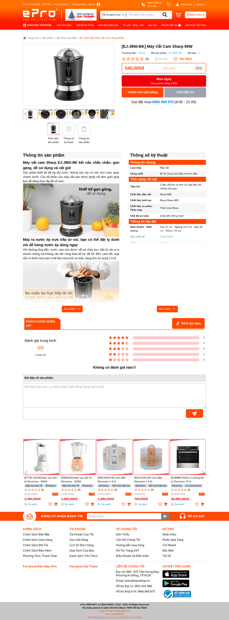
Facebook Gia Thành (83, 566)
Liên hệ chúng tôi (130, 566)
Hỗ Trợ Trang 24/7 (127, 550)
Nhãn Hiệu (169, 534)
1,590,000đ (69, 499)
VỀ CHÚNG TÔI (126, 529)
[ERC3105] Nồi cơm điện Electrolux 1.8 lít (148, 479)
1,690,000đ (106, 499)
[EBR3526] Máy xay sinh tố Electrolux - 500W (76, 479)
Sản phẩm (47, 37)
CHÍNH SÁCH (32, 529)
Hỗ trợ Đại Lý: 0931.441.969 (134, 586)
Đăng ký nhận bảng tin (62, 516)
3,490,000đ (32, 499)
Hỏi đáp (47, 4)
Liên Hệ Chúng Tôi (128, 539)
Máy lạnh (152, 25)
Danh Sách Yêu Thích (83, 555)
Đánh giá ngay (191, 323)
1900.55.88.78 (154, 3)
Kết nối (91, 4)
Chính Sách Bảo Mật (36, 534)
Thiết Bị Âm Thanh (85, 25)
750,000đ (141, 499)
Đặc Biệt (167, 550)
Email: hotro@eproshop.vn (133, 580)
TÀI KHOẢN (77, 529)
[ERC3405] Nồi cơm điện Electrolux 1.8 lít (112, 479)
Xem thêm (69, 308)
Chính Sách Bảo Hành (37, 550)
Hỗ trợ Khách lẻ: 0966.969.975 (135, 591)
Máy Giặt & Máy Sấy (108, 25)
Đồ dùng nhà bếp (66, 37)
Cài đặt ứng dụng (176, 566)
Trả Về (166, 555)
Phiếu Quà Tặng (172, 539)
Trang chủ (33, 37)
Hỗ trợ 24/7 (196, 516)
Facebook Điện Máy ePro (40, 566)
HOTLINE (152, 6)
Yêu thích (185, 58)
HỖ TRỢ (168, 529)
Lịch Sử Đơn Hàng (81, 545)
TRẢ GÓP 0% (185, 92)
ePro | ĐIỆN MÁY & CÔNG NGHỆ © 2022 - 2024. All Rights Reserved (114, 604)
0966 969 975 (163, 102)
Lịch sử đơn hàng (31, 4)
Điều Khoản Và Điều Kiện (132, 555)
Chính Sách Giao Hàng (37, 539)
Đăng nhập (186, 4)
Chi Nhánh (169, 545)
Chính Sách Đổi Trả (35, 545)
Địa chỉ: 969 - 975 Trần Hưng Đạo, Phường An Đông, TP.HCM (138, 573)
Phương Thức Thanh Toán (40, 555)
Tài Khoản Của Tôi (81, 534)
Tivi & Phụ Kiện (64, 25)
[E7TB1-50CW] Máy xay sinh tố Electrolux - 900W (40, 479)
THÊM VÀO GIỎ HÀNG (143, 92)
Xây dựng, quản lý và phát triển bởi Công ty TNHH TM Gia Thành (114, 608)
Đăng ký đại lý (195, 15)
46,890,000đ (180, 499)
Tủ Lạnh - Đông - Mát (133, 25)
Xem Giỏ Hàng (78, 539)
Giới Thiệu (123, 534)
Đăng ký (200, 4)
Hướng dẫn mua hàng (130, 545)
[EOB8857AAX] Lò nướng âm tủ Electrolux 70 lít (187, 479)
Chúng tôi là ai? (61, 4)
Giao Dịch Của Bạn (81, 550)
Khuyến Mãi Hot (169, 25)
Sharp (141, 52)
